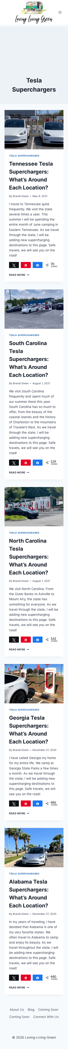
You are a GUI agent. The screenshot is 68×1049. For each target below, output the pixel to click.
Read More (19, 274)
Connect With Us (46, 1017)
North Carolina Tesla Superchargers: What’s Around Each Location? (29, 557)
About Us (17, 1010)
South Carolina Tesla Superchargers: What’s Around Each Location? (29, 359)
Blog (31, 1010)
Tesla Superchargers (24, 155)
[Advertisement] (34, 45)
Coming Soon (48, 1010)
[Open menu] (59, 12)
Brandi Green (21, 196)
